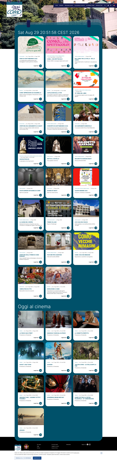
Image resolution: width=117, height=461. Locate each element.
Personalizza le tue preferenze (23, 458)
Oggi (56, 5)
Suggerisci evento (80, 5)
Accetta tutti (37, 458)
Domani (61, 5)
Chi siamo (39, 444)
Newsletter (99, 5)
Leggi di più (36, 65)
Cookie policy (76, 452)
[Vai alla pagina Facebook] (108, 5)
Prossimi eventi (69, 5)
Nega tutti (101, 453)
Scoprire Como (90, 5)
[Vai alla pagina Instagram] (110, 5)
